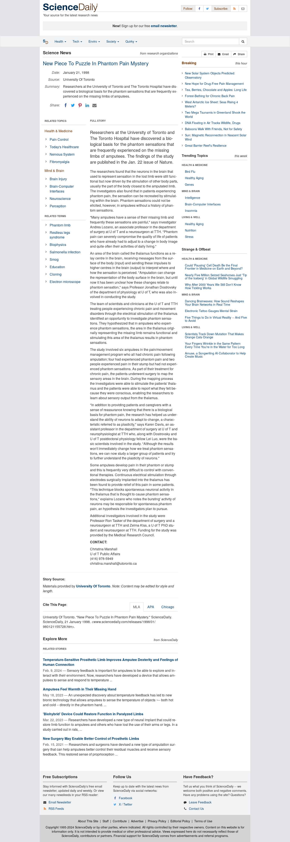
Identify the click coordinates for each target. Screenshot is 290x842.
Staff (105, 821)
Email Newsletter (60, 802)
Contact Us (196, 808)
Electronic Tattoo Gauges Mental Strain (211, 311)
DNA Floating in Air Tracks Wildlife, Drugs (212, 123)
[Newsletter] (243, 8)
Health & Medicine (58, 130)
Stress (189, 236)
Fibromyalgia (59, 161)
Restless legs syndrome (60, 235)
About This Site (88, 821)
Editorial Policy (180, 821)
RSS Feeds (56, 808)
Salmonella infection (65, 252)
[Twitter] (72, 105)
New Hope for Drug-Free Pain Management (214, 83)
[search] (243, 41)
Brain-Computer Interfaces (62, 189)
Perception (58, 206)
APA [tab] (150, 606)
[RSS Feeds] (234, 8)
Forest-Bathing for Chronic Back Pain (210, 96)
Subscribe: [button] (221, 8)
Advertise (137, 821)
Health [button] (59, 41)
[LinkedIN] (87, 105)
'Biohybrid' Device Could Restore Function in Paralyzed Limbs (93, 713)
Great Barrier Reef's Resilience (206, 145)
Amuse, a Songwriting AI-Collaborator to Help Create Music (215, 354)
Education (57, 266)
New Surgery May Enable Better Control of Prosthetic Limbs (91, 738)
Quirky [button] (130, 41)
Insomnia (191, 210)
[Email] (94, 105)
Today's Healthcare (64, 146)
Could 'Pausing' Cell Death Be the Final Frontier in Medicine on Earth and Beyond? (214, 266)
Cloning (56, 274)
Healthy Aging (194, 178)
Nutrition (190, 230)
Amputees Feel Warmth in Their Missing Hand (79, 689)
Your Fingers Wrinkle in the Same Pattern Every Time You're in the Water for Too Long (215, 345)
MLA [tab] (136, 606)
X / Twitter (125, 804)
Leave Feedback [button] (200, 802)
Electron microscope (65, 281)
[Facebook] (65, 105)
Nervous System (62, 154)
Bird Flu (190, 171)
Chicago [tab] (167, 606)
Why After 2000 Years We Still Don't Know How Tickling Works (213, 286)
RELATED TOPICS (55, 121)
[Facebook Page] (199, 8)
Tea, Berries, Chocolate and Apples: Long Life (216, 90)
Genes (189, 184)
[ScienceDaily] (70, 7)
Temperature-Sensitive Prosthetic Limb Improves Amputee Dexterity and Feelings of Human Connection (110, 662)
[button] (208, 54)
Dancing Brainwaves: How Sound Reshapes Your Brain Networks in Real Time (214, 302)
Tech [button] (76, 41)
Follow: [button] (188, 8)
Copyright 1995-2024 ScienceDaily (69, 827)
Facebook (125, 798)
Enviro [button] (93, 41)
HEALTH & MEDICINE (195, 165)
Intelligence (192, 197)
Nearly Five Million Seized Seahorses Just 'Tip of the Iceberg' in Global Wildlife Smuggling (216, 276)
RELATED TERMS (55, 216)
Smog (54, 259)
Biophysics (58, 244)
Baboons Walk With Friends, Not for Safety (213, 129)
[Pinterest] (80, 105)
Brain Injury (58, 178)
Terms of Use (203, 821)
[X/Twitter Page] (207, 8)
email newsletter (164, 25)
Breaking (189, 62)
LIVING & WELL (191, 217)
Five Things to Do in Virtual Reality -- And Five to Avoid (216, 319)
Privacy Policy (157, 821)
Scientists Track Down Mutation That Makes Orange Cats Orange (214, 335)
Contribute (120, 821)
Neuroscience (60, 198)
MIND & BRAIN (191, 191)
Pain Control (59, 139)
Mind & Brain (54, 170)
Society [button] (111, 41)
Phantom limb (60, 225)
